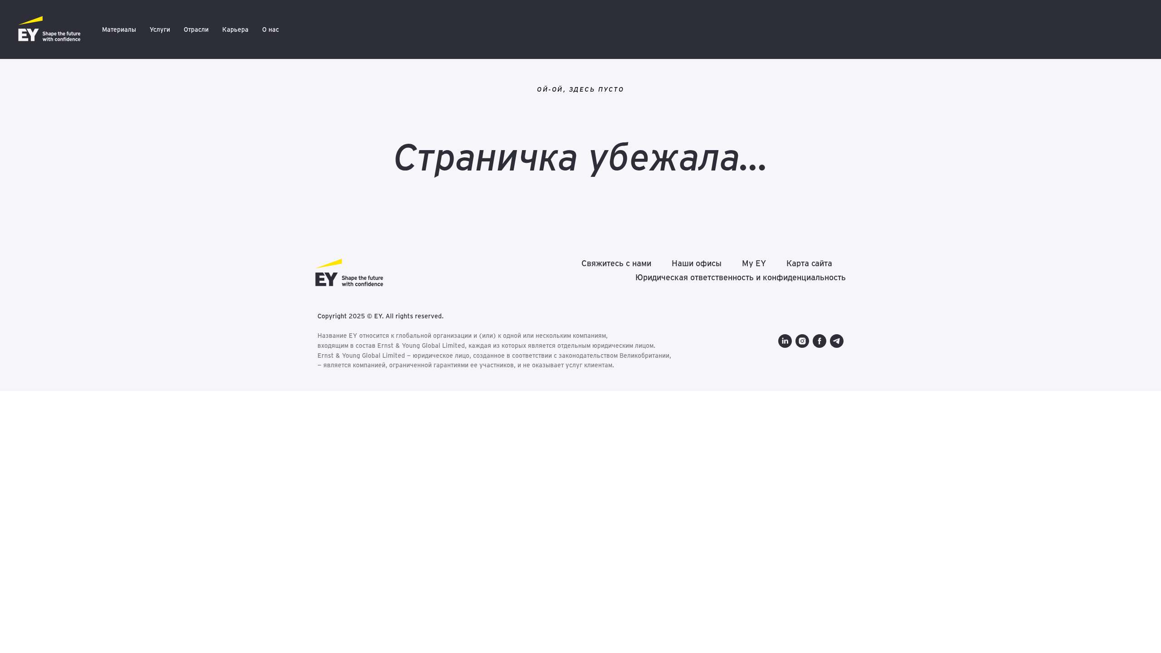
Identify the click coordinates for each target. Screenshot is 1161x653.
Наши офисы (697, 263)
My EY (754, 263)
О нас (270, 29)
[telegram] (837, 341)
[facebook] (819, 341)
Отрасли (196, 29)
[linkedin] (785, 341)
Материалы (119, 29)
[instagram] (802, 341)
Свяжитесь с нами (616, 263)
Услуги (160, 29)
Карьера (235, 29)
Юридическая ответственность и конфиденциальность (740, 277)
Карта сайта (809, 263)
